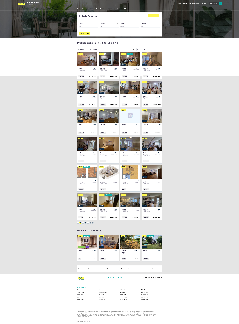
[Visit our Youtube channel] (113, 277)
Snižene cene (109, 8)
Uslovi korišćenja (157, 277)
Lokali (87, 8)
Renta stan (79, 302)
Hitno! (96, 8)
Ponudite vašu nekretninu (194, 3)
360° (125, 8)
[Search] (220, 3)
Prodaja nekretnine (124, 302)
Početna (179, 3)
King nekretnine (80, 299)
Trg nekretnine (102, 299)
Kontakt (185, 3)
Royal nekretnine (80, 292)
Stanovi (78, 8)
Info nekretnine (144, 289)
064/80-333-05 (30, 4)
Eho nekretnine (102, 294)
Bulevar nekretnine (103, 292)
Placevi (92, 8)
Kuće (83, 8)
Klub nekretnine (80, 294)
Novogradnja (119, 8)
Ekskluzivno (102, 8)
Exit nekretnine (102, 297)
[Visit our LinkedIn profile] (118, 277)
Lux (114, 8)
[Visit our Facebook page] (108, 277)
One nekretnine (144, 299)
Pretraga (82, 33)
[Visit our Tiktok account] (121, 277)
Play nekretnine (123, 297)
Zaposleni (204, 3)
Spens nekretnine (124, 294)
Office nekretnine (123, 292)
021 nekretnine (123, 289)
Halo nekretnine (144, 292)
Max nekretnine (144, 297)
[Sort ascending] (138, 50)
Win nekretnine (144, 294)
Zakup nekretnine (102, 302)
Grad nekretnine (80, 289)
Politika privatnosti (147, 277)
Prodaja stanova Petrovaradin (105, 268)
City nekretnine (102, 289)
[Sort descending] (140, 50)
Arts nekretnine (123, 299)
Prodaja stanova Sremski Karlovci (128, 268)
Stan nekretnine (80, 297)
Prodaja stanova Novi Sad (84, 268)
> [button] (92, 222)
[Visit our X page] (116, 277)
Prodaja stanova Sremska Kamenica (153, 268)
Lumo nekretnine (145, 302)
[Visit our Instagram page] (111, 277)
